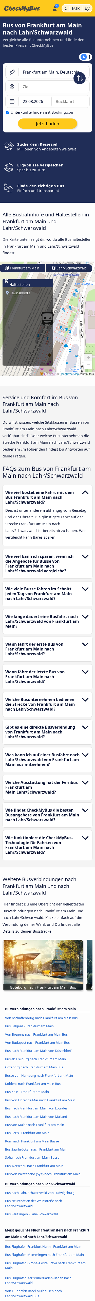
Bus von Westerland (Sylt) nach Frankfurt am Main (43, 1174)
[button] (88, 357)
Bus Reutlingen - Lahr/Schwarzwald (31, 1214)
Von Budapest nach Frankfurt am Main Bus (37, 1042)
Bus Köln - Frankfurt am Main (27, 1091)
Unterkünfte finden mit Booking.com (42, 112)
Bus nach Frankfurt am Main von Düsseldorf (38, 1050)
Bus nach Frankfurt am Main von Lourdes (36, 1108)
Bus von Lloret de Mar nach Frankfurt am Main (40, 1100)
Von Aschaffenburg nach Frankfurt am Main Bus (41, 1018)
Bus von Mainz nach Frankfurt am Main (34, 1124)
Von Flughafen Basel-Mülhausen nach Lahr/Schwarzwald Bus (33, 1293)
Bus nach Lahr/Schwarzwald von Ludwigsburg (39, 1192)
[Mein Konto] (54, 8)
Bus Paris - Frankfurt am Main (27, 1133)
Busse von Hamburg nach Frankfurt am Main (39, 1075)
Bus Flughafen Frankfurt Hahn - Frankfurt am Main (43, 1246)
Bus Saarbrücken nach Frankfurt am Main (36, 1149)
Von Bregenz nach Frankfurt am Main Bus (36, 1034)
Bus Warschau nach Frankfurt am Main (34, 1165)
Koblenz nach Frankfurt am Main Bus (33, 1083)
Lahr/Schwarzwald (71, 268)
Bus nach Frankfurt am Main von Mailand (36, 1116)
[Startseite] (25, 8)
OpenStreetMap (69, 374)
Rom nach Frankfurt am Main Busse (32, 1141)
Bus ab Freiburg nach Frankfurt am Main (35, 1059)
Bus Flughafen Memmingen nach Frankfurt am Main (44, 1254)
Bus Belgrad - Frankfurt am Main (29, 1026)
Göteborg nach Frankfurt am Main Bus (34, 1067)
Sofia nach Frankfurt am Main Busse (32, 1157)
